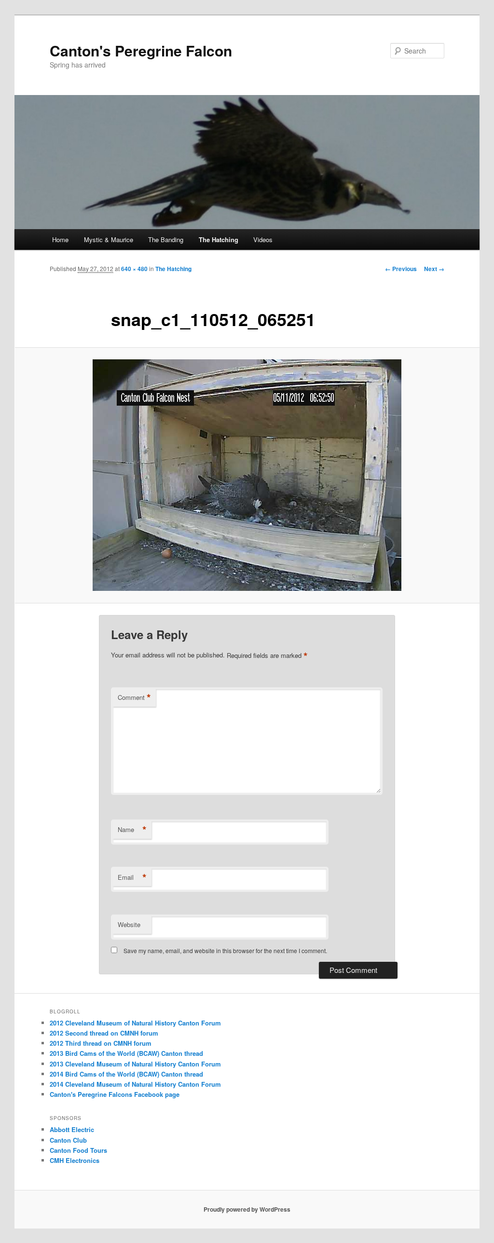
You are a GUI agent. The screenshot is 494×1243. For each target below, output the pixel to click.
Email (132, 877)
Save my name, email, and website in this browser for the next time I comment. (225, 950)
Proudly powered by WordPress (247, 1209)
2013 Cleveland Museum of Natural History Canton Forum (135, 1063)
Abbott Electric (72, 1129)
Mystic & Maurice (108, 239)
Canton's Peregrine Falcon (141, 50)
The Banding (165, 239)
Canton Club (68, 1140)
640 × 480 (134, 268)
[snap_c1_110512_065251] (247, 475)
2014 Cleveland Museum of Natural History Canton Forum (135, 1084)
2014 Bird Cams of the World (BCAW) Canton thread (126, 1074)
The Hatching (218, 239)
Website (129, 924)
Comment (134, 697)
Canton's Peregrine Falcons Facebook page (114, 1094)
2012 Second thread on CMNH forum (104, 1033)
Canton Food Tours (78, 1150)
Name (132, 829)
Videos (263, 239)
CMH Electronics (74, 1160)
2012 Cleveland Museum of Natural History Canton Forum (135, 1022)
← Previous (401, 268)
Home (60, 239)
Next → (434, 268)
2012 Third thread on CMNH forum (100, 1043)
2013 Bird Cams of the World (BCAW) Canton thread (126, 1053)
